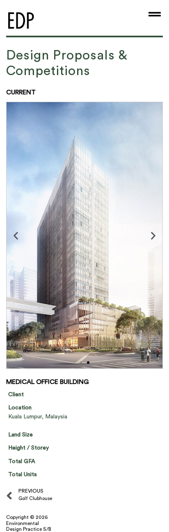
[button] (16, 235)
